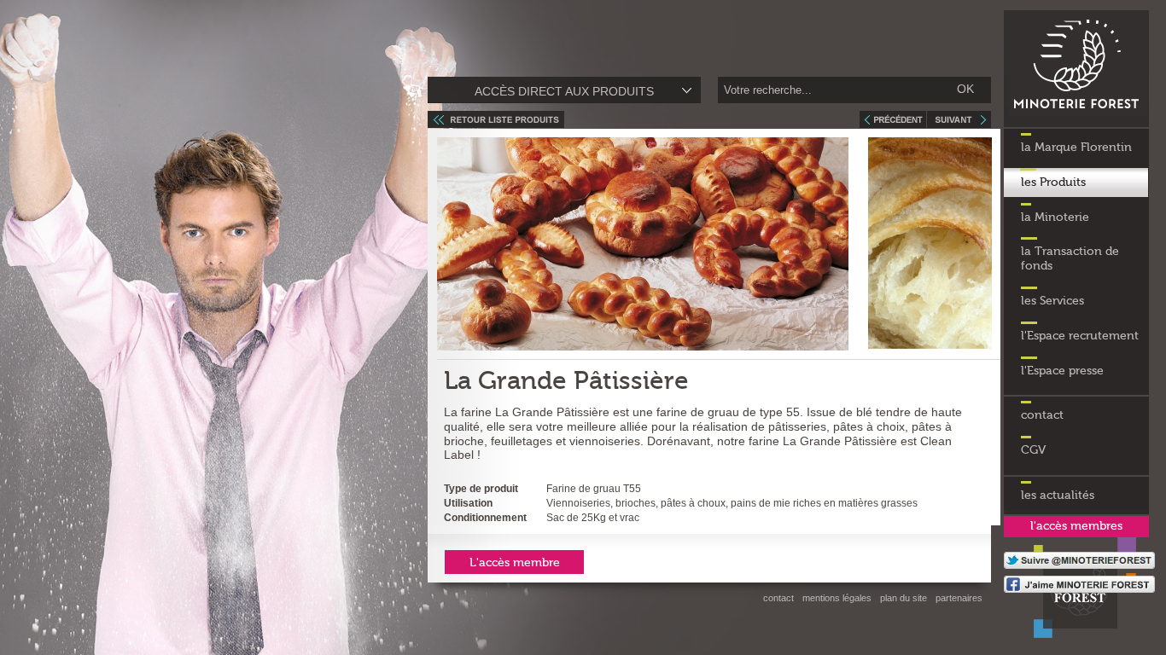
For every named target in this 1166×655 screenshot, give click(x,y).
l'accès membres (1076, 526)
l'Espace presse (1062, 371)
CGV (1033, 450)
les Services (1052, 301)
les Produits (1053, 182)
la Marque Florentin (1076, 147)
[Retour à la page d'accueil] (1076, 124)
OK (965, 89)
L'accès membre (514, 563)
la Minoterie (1055, 217)
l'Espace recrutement (1080, 336)
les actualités (1057, 495)
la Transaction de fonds (1070, 259)
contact (1042, 415)
